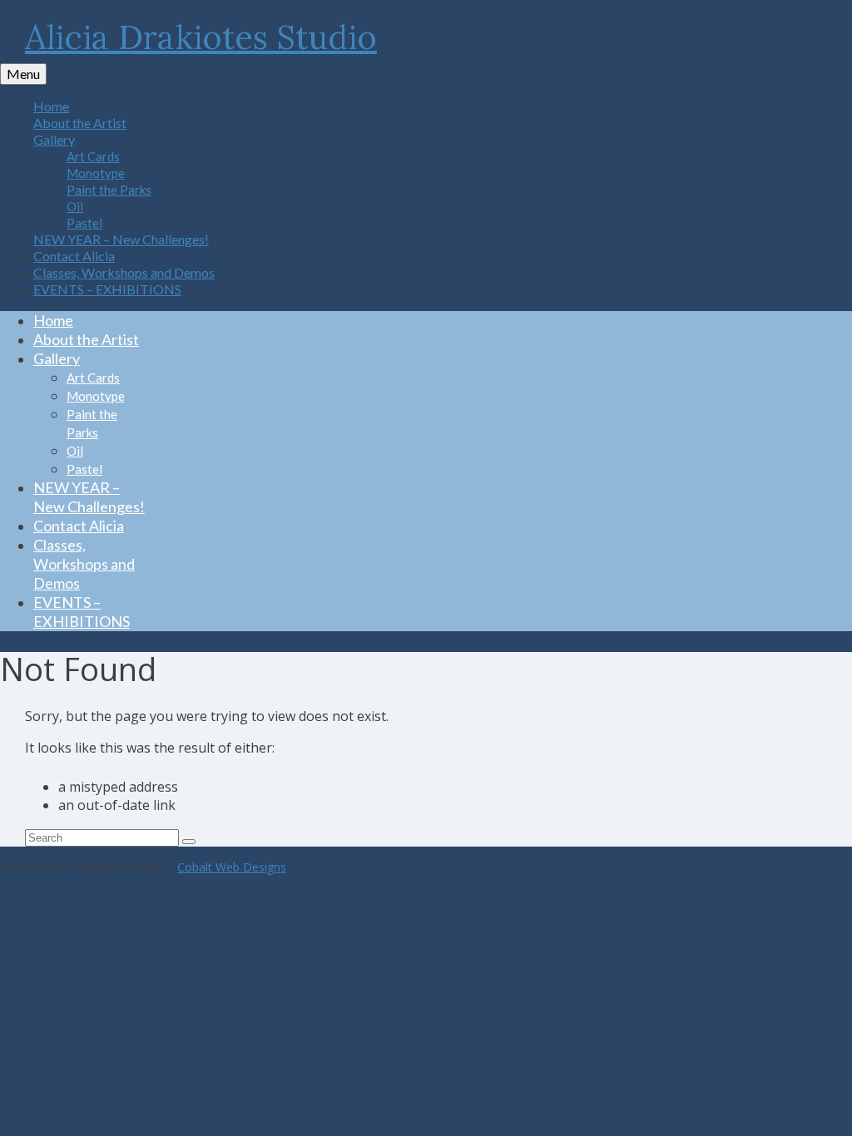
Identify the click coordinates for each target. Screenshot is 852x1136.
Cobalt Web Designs (231, 867)
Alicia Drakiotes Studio (201, 37)
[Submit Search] (189, 841)
